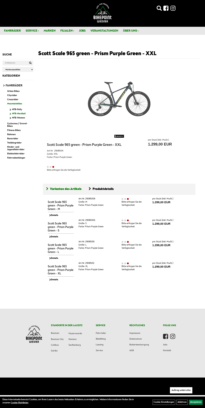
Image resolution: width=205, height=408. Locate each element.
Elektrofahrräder (16, 153)
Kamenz (73, 339)
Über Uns (130, 31)
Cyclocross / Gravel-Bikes (17, 125)
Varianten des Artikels (66, 189)
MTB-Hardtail (19, 113)
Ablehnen (182, 402)
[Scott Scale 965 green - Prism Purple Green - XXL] (119, 99)
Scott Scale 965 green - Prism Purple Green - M (61, 205)
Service (31, 31)
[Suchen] (30, 63)
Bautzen (55, 333)
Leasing (99, 344)
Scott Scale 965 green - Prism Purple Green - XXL (97, 53)
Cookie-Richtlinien (19, 402)
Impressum (134, 333)
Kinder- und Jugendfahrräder (16, 148)
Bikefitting (101, 339)
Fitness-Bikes (14, 130)
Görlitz (54, 350)
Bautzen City (57, 339)
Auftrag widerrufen (181, 390)
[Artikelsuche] (159, 9)
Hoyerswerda (75, 333)
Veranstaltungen (104, 31)
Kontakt (167, 350)
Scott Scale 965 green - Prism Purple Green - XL (61, 270)
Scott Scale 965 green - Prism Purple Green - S (61, 227)
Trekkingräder (14, 142)
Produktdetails (103, 189)
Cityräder (12, 95)
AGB (131, 350)
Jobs (82, 31)
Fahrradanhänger (16, 157)
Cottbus (55, 345)
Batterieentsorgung (139, 344)
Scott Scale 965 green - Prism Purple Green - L (61, 248)
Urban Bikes (13, 91)
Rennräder (12, 138)
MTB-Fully (17, 109)
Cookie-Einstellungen (164, 402)
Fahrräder (12, 31)
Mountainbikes (14, 103)
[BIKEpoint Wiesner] (102, 12)
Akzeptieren (196, 402)
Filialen (66, 31)
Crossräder (12, 99)
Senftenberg (75, 345)
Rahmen (11, 134)
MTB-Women (18, 117)
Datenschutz (135, 339)
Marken (50, 31)
